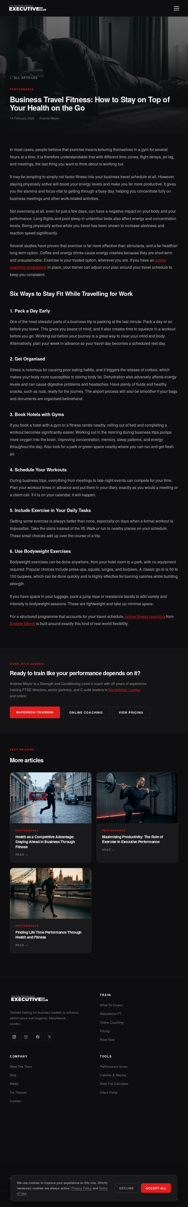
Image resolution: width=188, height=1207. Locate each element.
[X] (49, 1037)
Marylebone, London (124, 689)
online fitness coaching (145, 616)
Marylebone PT (110, 1013)
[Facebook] (37, 1037)
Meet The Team (21, 1066)
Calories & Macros (113, 1075)
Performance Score (113, 1066)
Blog (13, 1075)
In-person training (35, 712)
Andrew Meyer (49, 118)
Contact (15, 1101)
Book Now (107, 1039)
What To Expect (111, 1005)
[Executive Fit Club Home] (27, 8)
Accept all (156, 1188)
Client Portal (109, 1092)
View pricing (131, 712)
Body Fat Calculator (114, 1083)
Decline (126, 1188)
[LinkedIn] (14, 1037)
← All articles (23, 78)
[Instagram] (26, 1037)
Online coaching (86, 712)
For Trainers (18, 1092)
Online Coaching (111, 1022)
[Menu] (176, 8)
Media (14, 1083)
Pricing (105, 1031)
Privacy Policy (81, 1188)
